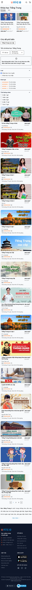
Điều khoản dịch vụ (21, 545)
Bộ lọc (6, 52)
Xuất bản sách (4, 565)
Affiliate (3, 567)
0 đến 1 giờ (5, 95)
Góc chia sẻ (20, 543)
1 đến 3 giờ (5, 97)
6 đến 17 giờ (5, 102)
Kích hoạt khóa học (21, 541)
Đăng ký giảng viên (5, 556)
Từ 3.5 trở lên (12, 86)
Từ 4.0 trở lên (12, 84)
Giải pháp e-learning (6, 558)
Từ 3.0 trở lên (12, 88)
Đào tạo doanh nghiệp (6, 560)
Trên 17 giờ (5, 104)
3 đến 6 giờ (5, 99)
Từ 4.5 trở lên (12, 82)
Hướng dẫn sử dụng (21, 538)
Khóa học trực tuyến (8, 73)
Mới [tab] (9, 10)
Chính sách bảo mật (22, 547)
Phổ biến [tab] (3, 10)
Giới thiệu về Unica (21, 536)
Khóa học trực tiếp (7, 75)
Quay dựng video (5, 563)
